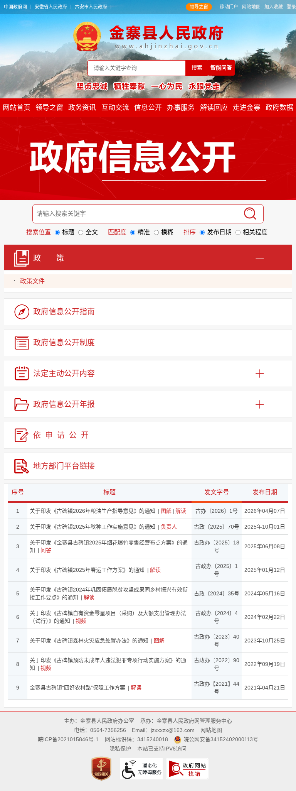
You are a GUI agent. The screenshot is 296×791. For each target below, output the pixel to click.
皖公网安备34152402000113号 (220, 739)
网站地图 (251, 7)
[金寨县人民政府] (148, 36)
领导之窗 (199, 7)
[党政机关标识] (102, 768)
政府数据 (279, 108)
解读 (180, 511)
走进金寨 (247, 108)
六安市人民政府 (91, 7)
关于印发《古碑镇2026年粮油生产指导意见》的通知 (92, 511)
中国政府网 (15, 7)
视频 (81, 621)
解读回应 (214, 108)
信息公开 (148, 108)
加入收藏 (273, 7)
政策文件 (32, 281)
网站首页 (16, 108)
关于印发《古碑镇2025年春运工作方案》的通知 (87, 570)
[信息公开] (148, 160)
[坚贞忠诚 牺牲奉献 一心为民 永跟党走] (148, 86)
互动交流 (115, 108)
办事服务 (181, 108)
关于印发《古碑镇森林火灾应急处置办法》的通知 (89, 640)
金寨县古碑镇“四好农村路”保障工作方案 (77, 688)
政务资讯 (82, 108)
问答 (45, 550)
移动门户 (229, 7)
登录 (291, 7)
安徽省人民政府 (51, 7)
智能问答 (221, 67)
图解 (166, 511)
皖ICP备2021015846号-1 (68, 739)
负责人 (169, 527)
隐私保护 (120, 748)
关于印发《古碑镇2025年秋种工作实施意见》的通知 (92, 527)
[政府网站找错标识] (188, 768)
